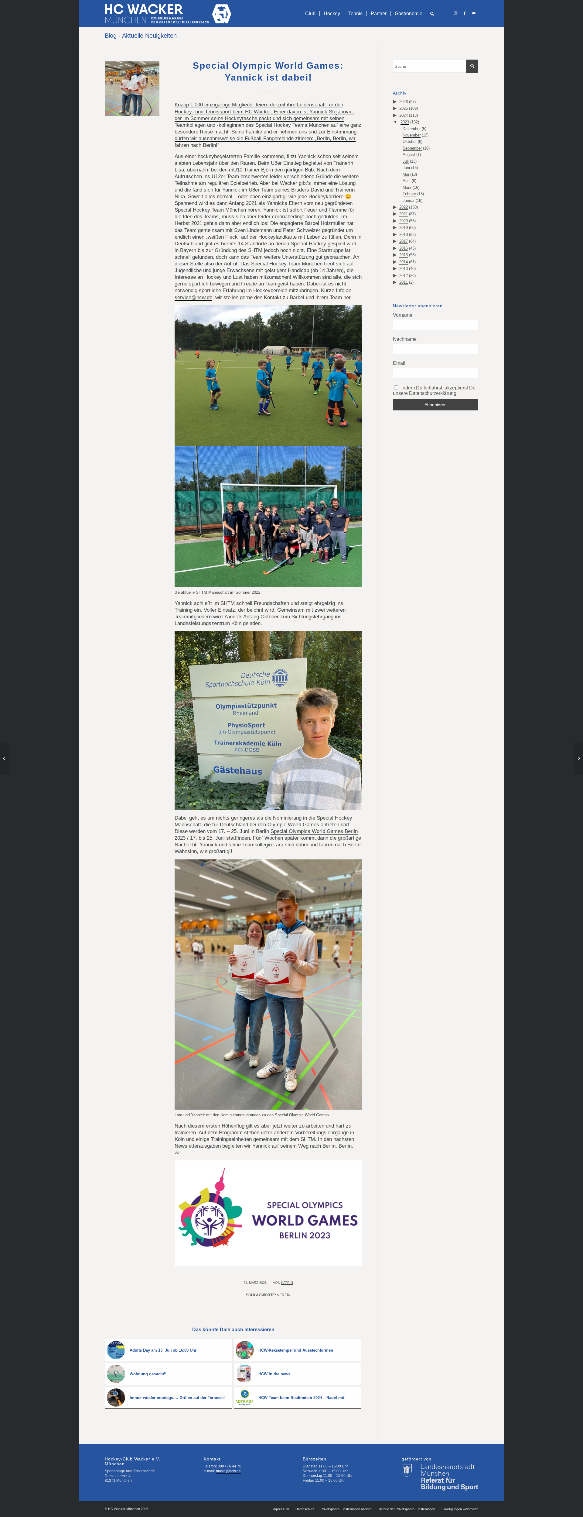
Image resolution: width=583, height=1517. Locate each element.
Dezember (412, 128)
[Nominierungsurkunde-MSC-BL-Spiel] (132, 88)
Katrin (287, 1282)
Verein (284, 1295)
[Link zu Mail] (473, 13)
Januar (408, 200)
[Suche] (432, 13)
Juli (406, 161)
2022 (403, 207)
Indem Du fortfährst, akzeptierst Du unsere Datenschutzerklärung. (434, 390)
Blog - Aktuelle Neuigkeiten (141, 35)
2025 (403, 108)
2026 (403, 101)
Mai (406, 174)
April (407, 180)
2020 (403, 221)
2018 (403, 234)
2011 (403, 282)
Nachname (405, 339)
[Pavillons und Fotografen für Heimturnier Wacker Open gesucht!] (578, 758)
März (407, 187)
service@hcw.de (193, 297)
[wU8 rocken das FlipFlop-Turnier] (4, 758)
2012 (403, 275)
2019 (403, 227)
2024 (403, 115)
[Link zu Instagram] (455, 13)
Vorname (402, 315)
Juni (406, 167)
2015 (403, 255)
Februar (409, 194)
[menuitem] (310, 13)
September (412, 148)
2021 (403, 214)
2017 (403, 241)
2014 (403, 262)
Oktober (410, 141)
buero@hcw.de (228, 1471)
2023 (405, 122)
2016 (403, 248)
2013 (403, 268)
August (409, 154)
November (412, 135)
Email (399, 363)
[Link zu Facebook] (464, 13)
